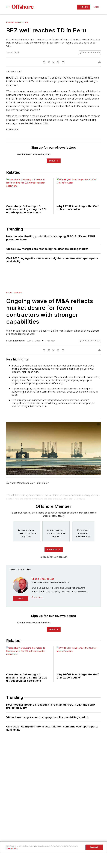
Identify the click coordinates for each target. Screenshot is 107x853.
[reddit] (58, 62)
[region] (53, 847)
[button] (8, 7)
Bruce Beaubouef (15, 340)
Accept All (94, 847)
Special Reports (14, 293)
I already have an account (53, 557)
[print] (99, 62)
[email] (63, 62)
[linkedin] (48, 62)
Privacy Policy (11, 848)
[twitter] (53, 62)
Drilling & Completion (17, 22)
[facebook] (44, 62)
